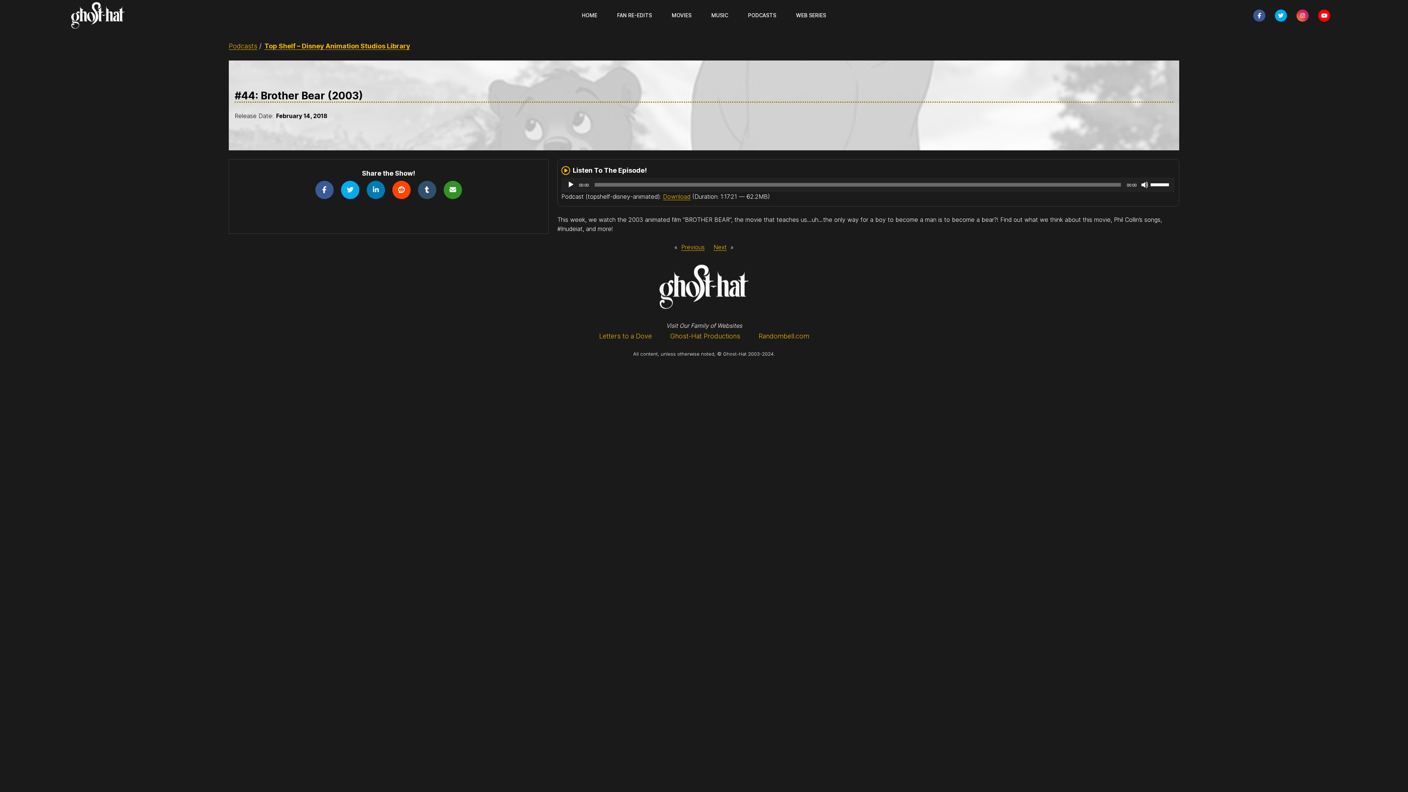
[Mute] (1144, 184)
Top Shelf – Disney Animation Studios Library (337, 46)
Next (720, 247)
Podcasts (243, 46)
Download (676, 196)
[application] (868, 184)
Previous (693, 247)
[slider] (1161, 184)
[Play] (571, 184)
